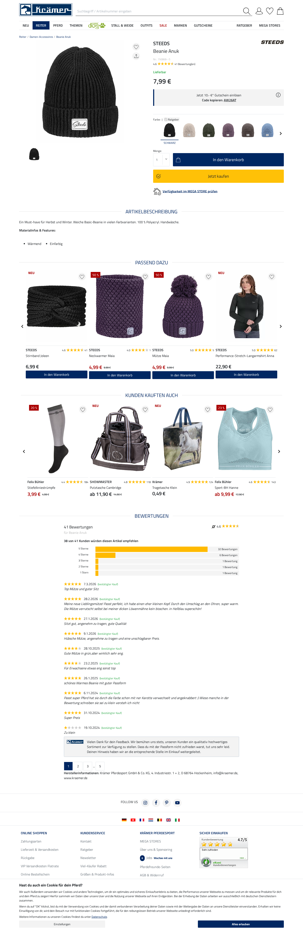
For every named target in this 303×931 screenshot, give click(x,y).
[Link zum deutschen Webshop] (125, 819)
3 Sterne (83, 560)
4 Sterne (83, 554)
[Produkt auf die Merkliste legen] (136, 47)
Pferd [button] (58, 25)
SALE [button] (163, 25)
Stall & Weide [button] (122, 25)
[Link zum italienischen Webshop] (178, 819)
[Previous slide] (22, 92)
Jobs (157, 857)
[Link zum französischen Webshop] (143, 819)
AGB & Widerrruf (152, 875)
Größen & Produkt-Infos (97, 874)
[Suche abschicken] (247, 11)
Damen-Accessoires (41, 37)
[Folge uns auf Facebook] (156, 803)
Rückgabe (27, 857)
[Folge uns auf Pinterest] (167, 803)
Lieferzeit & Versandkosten (40, 849)
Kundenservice (92, 833)
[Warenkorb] (280, 10)
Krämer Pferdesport (157, 833)
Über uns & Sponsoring (156, 849)
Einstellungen (62, 924)
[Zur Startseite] (45, 9)
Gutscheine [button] (203, 25)
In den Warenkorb (246, 374)
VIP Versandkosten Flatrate (40, 866)
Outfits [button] (147, 25)
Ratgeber (174, 119)
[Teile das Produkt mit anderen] (136, 56)
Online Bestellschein (35, 874)
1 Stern (84, 572)
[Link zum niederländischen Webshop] (151, 819)
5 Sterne (83, 549)
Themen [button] (76, 25)
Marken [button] (180, 25)
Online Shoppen (34, 833)
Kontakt (86, 841)
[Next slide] (138, 92)
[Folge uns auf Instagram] (145, 803)
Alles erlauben (241, 924)
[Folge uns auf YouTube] (177, 803)
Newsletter (88, 857)
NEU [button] (26, 25)
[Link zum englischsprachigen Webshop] (169, 819)
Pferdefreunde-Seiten (155, 866)
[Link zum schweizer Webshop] (134, 819)
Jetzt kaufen (218, 176)
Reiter (22, 37)
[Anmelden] (259, 10)
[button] (97, 25)
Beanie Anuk (63, 37)
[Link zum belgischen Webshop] (160, 819)
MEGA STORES (269, 25)
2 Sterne (83, 566)
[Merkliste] (269, 10)
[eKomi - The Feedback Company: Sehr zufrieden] (224, 852)
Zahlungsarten (31, 841)
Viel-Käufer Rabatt (93, 866)
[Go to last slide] (22, 326)
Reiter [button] (41, 25)
